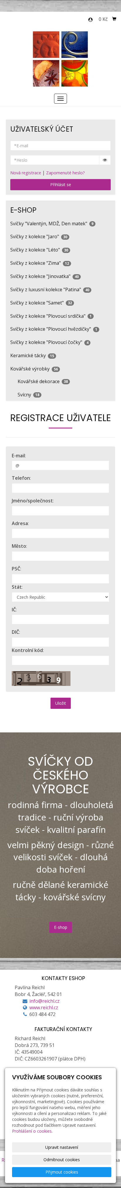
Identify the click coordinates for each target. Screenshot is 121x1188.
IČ (14, 609)
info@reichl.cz (44, 1001)
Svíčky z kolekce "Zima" (39, 263)
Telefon (21, 478)
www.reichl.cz (43, 1007)
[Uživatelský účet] (90, 19)
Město (19, 546)
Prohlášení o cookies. (32, 1131)
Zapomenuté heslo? (65, 173)
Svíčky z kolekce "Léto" (39, 249)
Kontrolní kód (27, 650)
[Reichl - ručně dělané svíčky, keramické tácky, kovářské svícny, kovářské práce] (60, 58)
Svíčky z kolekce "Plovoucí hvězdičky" (53, 329)
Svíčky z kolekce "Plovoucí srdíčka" (51, 316)
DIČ (15, 632)
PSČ (16, 568)
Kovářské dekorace (43, 381)
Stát (17, 587)
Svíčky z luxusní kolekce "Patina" (49, 289)
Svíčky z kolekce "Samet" (41, 303)
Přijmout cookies (62, 1172)
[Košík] (114, 19)
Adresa (20, 523)
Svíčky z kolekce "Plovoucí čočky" (49, 342)
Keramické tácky (32, 355)
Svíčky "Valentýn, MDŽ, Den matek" (51, 223)
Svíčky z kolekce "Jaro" (38, 236)
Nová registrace (25, 173)
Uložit (60, 703)
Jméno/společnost (32, 500)
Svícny (28, 394)
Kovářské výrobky (34, 368)
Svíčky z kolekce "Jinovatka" (44, 276)
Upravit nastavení (61, 1147)
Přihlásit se (60, 184)
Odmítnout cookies (61, 1159)
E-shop (60, 927)
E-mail (18, 455)
